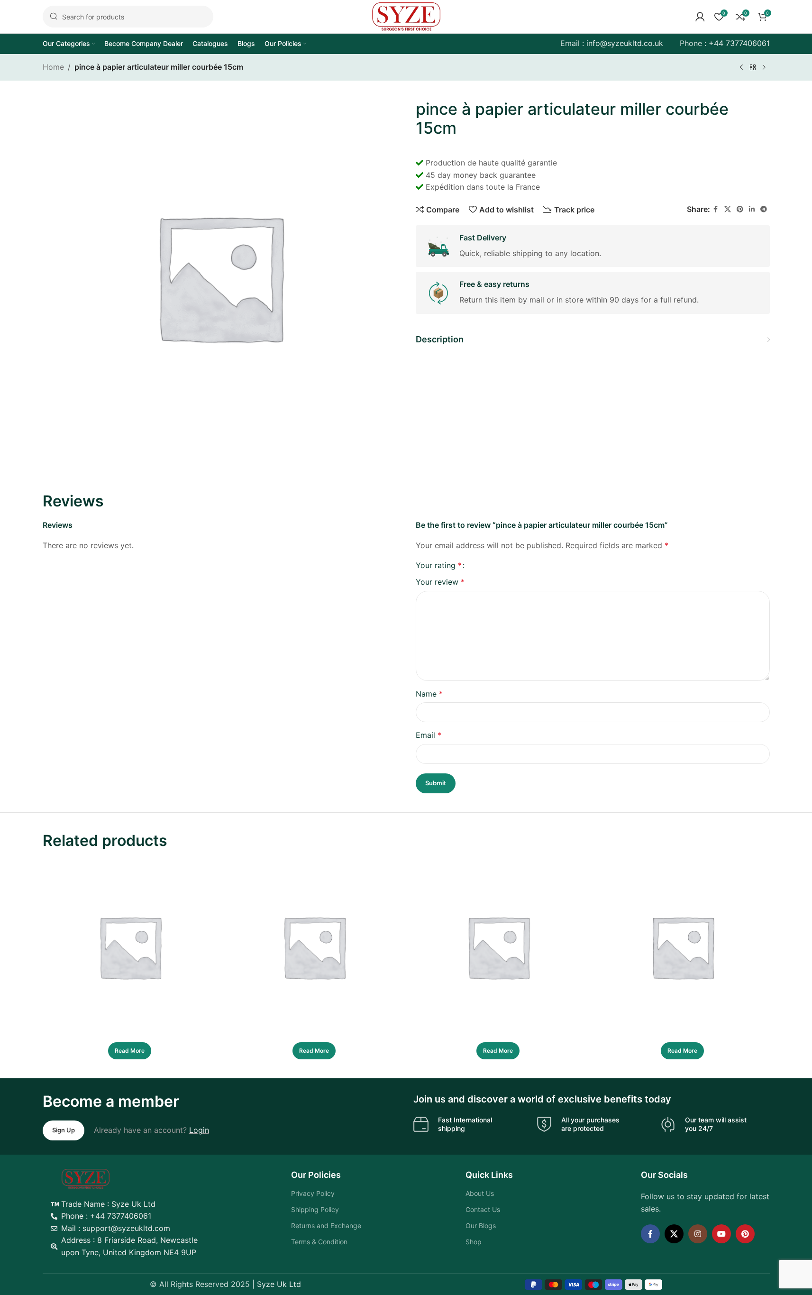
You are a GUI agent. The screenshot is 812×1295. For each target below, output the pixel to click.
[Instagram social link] (697, 1233)
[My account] (700, 16)
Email (428, 735)
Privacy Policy (313, 1193)
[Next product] (764, 67)
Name (429, 693)
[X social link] (727, 209)
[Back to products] (752, 67)
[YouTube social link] (721, 1233)
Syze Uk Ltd (279, 1284)
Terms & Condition (319, 1242)
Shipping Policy (315, 1209)
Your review (440, 582)
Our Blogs (480, 1226)
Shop (473, 1242)
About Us (479, 1193)
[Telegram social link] (763, 209)
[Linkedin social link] (751, 209)
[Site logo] (406, 15)
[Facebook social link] (715, 209)
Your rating (439, 565)
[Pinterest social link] (740, 209)
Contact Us (482, 1209)
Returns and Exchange (326, 1226)
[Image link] (85, 1178)
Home (53, 67)
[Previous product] (741, 67)
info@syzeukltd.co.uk (624, 43)
